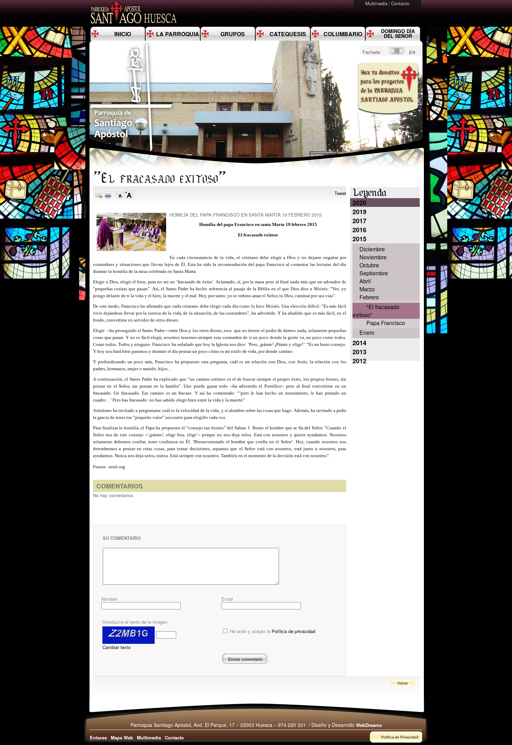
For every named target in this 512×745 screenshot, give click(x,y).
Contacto (401, 3)
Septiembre (373, 273)
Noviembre (373, 257)
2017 (359, 220)
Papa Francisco (385, 323)
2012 (359, 360)
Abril (365, 281)
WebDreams (369, 725)
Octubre (369, 265)
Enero (366, 333)
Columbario (343, 34)
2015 (359, 238)
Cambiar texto (116, 647)
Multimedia (377, 3)
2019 (359, 211)
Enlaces (98, 737)
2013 (359, 351)
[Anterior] (392, 53)
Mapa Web (122, 737)
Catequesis (288, 34)
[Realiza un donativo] (387, 119)
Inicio (122, 34)
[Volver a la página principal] (131, 151)
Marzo (367, 289)
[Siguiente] (401, 53)
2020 (359, 202)
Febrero (369, 297)
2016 (359, 229)
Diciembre (372, 249)
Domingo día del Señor (398, 33)
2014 (359, 342)
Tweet (340, 193)
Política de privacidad (293, 631)
